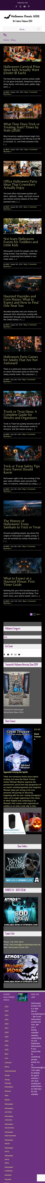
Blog (26, 92)
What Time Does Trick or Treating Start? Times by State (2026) (21, 127)
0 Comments (33, 92)
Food (6, 1096)
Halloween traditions (9, 1169)
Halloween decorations (9, 1126)
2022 (6, 1037)
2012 (6, 1007)
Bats (6, 1054)
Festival (8, 1091)
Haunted (8, 1175)
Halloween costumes (9, 1118)
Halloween (9, 1104)
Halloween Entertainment (10, 1134)
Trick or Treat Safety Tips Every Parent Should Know (21, 469)
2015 (6, 1020)
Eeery (7, 1067)
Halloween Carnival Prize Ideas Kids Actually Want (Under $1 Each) (21, 70)
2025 (6, 1050)
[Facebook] (4, 654)
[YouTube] (8, 654)
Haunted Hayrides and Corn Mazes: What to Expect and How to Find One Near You (20, 301)
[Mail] (15, 654)
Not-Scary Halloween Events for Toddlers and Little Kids (20, 242)
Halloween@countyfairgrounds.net (25, 945)
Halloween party (9, 1150)
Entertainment (10, 1071)
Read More (6, 94)
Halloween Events (9, 1142)
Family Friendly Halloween (9, 1083)
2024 (6, 1045)
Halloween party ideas (9, 1159)
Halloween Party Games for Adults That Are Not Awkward (20, 360)
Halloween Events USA (18, 947)
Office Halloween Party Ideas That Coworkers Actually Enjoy (20, 184)
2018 (6, 1033)
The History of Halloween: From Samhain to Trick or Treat (21, 524)
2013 (6, 1011)
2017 (6, 1028)
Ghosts (7, 1100)
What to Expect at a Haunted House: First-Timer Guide (19, 581)
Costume (8, 1063)
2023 (6, 1041)
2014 (6, 1015)
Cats (6, 1058)
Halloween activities (9, 1110)
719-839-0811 (17, 942)
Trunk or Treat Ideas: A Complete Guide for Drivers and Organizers (20, 415)
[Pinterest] (12, 654)
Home (6, 40)
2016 (6, 1024)
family (7, 1075)
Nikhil (7, 92)
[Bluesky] (19, 654)
